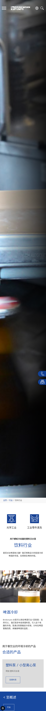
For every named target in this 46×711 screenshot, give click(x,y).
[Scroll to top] (41, 701)
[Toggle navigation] (4, 8)
